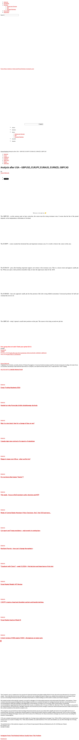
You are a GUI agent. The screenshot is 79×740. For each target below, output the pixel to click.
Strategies (6, 3)
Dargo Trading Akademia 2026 (10, 387)
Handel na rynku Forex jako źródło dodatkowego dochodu (19, 405)
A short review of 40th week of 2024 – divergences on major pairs (22, 638)
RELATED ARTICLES (6, 369)
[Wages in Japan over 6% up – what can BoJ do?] (9, 454)
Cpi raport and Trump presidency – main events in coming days (20, 530)
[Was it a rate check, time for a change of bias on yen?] (9, 419)
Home (2, 151)
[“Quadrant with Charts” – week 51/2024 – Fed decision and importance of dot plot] (9, 562)
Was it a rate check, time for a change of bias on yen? (17, 423)
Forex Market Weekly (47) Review (11, 584)
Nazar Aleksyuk (5, 173)
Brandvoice (4, 738)
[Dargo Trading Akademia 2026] (9, 383)
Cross (5, 155)
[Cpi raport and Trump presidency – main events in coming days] (9, 526)
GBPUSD (6, 163)
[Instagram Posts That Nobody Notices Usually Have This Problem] (4, 732)
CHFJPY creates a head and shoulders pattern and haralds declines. (22, 602)
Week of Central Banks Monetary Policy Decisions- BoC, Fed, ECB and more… (26, 513)
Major (5, 162)
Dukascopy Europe (12, 6)
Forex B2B (6, 11)
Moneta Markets (11, 9)
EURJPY (6, 158)
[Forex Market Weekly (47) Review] (9, 580)
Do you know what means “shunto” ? (12, 477)
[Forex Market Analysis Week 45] (9, 615)
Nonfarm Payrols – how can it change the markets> (17, 548)
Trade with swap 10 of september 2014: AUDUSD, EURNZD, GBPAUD (28, 353)
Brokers (6, 5)
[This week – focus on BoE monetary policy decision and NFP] (9, 490)
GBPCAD (6, 160)
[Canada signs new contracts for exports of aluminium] (9, 436)
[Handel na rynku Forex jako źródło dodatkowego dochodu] (9, 401)
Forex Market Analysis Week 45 (11, 620)
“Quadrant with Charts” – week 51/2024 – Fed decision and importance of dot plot (27, 566)
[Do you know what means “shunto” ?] (9, 472)
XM (8, 8)
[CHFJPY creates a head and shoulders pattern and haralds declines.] (9, 597)
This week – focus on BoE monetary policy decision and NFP (20, 495)
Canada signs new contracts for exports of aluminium (18, 441)
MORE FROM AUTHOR (17, 369)
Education (6, 12)
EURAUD (6, 157)
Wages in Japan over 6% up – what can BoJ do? (15, 459)
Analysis (6, 2)
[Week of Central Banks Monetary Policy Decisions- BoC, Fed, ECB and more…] (9, 508)
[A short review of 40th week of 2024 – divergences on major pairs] (9, 633)
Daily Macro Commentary (14, 354)
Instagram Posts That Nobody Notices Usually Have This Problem (21, 735)
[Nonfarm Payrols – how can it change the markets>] (9, 544)
